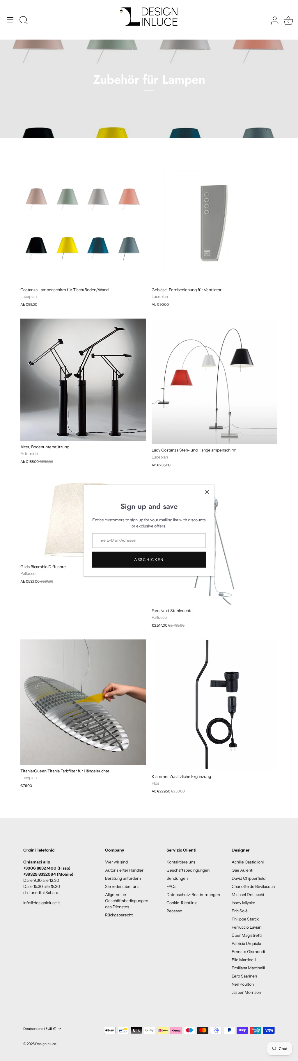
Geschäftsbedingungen (188, 870)
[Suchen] (23, 20)
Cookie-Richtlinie (182, 902)
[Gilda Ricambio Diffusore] (83, 520)
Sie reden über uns (122, 886)
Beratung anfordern (123, 878)
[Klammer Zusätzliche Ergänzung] (214, 704)
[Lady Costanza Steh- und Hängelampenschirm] (214, 381)
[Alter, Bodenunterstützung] (83, 379)
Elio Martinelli (244, 959)
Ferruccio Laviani (247, 927)
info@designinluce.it (41, 902)
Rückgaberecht (119, 915)
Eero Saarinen (244, 976)
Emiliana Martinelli (248, 968)
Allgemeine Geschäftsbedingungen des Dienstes (126, 900)
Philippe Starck (245, 919)
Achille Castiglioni (248, 862)
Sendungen (177, 878)
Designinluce (45, 1044)
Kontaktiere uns (180, 862)
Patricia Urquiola (246, 943)
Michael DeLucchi (248, 894)
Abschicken (149, 559)
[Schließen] (207, 492)
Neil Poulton (243, 984)
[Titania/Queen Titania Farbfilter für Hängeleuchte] (83, 702)
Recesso (174, 911)
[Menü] (10, 19)
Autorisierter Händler (124, 870)
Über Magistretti (247, 935)
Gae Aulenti (242, 870)
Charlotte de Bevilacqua (253, 886)
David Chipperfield (248, 878)
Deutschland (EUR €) (39, 1029)
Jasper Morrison (246, 992)
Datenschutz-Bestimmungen (193, 894)
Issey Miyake (243, 902)
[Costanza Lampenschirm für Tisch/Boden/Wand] (83, 221)
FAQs (171, 886)
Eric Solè (240, 911)
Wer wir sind (116, 862)
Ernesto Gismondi (248, 951)
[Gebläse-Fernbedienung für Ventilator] (214, 221)
